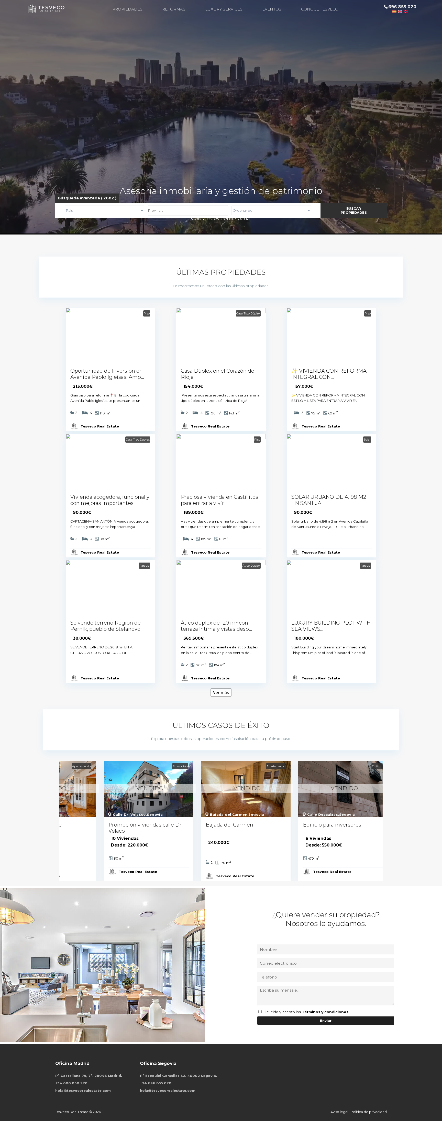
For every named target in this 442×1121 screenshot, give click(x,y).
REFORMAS (173, 9)
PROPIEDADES (127, 9)
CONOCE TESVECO (319, 9)
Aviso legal (339, 1112)
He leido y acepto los (282, 1012)
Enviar (326, 1020)
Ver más (221, 692)
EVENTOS (271, 9)
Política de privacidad (369, 1112)
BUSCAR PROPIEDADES (354, 210)
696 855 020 (402, 6)
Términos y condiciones (325, 1012)
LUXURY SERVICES (223, 9)
